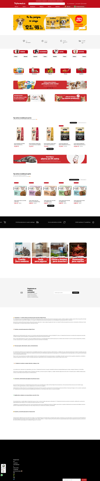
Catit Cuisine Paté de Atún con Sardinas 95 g (79, 201)
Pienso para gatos (83, 179)
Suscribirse (75, 292)
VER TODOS (50, 148)
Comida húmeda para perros (82, 122)
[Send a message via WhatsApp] (2, 475)
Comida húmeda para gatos (74, 179)
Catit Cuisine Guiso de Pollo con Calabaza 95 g (49, 201)
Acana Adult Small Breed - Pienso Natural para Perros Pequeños (79, 144)
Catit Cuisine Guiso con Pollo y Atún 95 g (20, 201)
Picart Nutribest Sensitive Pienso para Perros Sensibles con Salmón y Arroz (19, 144)
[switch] (3, 471)
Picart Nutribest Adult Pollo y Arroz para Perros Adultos (35, 144)
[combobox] (46, 3)
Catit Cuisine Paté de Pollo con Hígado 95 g (64, 201)
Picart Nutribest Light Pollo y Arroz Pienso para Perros (50, 144)
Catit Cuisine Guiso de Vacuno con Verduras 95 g (34, 201)
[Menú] (5, 464)
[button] (80, 28)
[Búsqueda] (63, 4)
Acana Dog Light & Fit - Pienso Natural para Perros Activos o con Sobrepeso (64, 144)
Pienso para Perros (73, 122)
